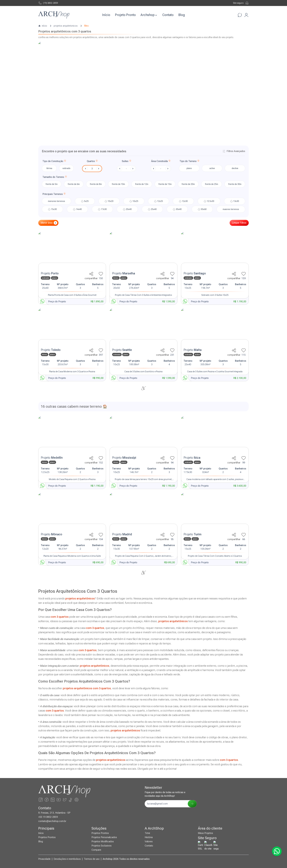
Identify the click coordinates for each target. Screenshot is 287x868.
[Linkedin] (52, 799)
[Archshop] (53, 15)
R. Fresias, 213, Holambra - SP (54, 812)
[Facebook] (46, 799)
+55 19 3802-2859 (48, 817)
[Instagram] (40, 799)
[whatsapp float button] (277, 851)
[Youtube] (58, 799)
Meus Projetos (205, 833)
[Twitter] (64, 799)
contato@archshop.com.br (52, 821)
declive (235, 168)
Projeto (50, 273)
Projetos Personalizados (104, 837)
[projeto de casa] (72, 251)
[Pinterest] (76, 799)
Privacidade (44, 859)
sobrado (66, 168)
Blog (181, 15)
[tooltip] (65, 161)
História (149, 837)
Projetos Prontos (47, 837)
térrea (49, 168)
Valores (149, 841)
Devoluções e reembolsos (67, 859)
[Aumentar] (98, 168)
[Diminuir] (85, 168)
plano (189, 168)
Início (106, 15)
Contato (168, 15)
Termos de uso (92, 859)
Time (147, 833)
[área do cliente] (246, 15)
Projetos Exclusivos (101, 845)
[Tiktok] (70, 799)
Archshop (148, 15)
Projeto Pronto (125, 15)
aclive (212, 168)
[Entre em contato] (239, 15)
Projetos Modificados (102, 841)
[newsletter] (192, 803)
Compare (96, 849)
